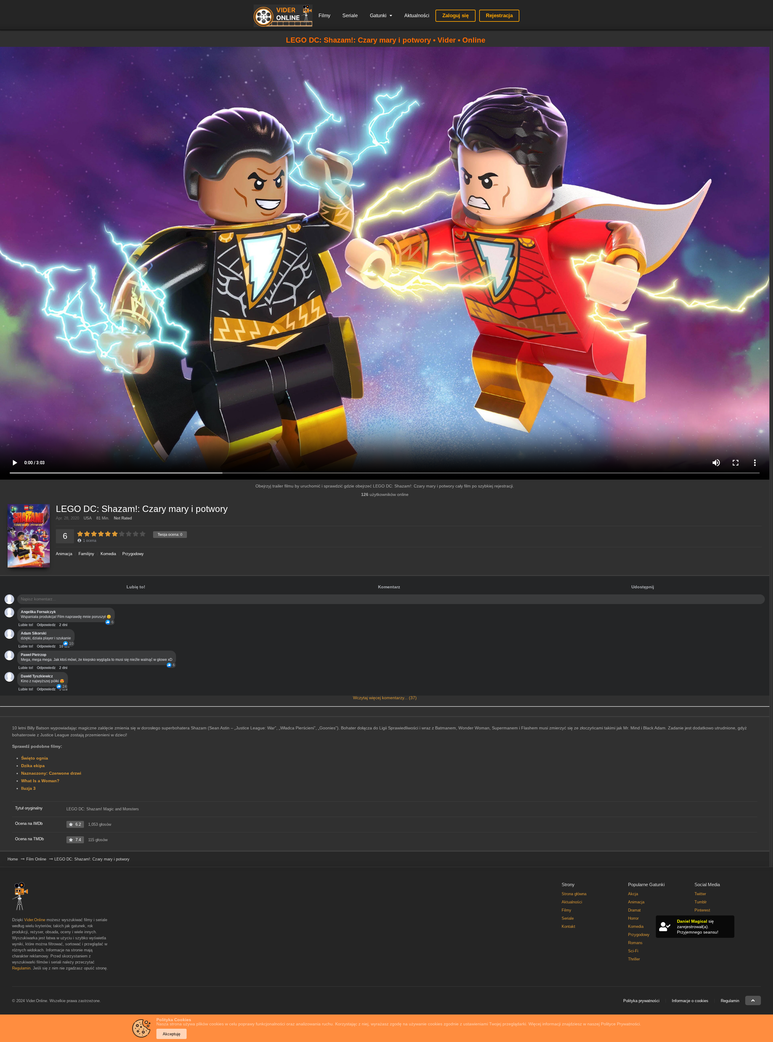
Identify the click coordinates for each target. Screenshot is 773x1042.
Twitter (700, 894)
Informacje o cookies (690, 1001)
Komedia (108, 554)
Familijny (86, 554)
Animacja (64, 554)
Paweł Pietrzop (33, 655)
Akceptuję (171, 1034)
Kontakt (568, 926)
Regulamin (21, 968)
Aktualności (416, 15)
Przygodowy (133, 554)
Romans (635, 943)
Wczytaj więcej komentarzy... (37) (385, 697)
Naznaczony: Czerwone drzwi (51, 773)
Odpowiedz (46, 625)
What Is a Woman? (40, 780)
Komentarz (389, 586)
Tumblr (700, 902)
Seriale (350, 15)
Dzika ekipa (33, 765)
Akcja (633, 894)
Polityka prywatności (641, 1001)
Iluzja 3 (28, 788)
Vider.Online (34, 920)
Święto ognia (34, 758)
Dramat (634, 910)
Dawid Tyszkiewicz (37, 676)
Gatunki (378, 15)
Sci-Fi (633, 951)
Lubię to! (136, 586)
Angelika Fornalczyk (38, 612)
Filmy (324, 15)
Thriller (634, 959)
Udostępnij (642, 586)
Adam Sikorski (33, 633)
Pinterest (702, 910)
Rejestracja (499, 15)
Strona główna (574, 894)
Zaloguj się (455, 15)
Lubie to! (25, 625)
